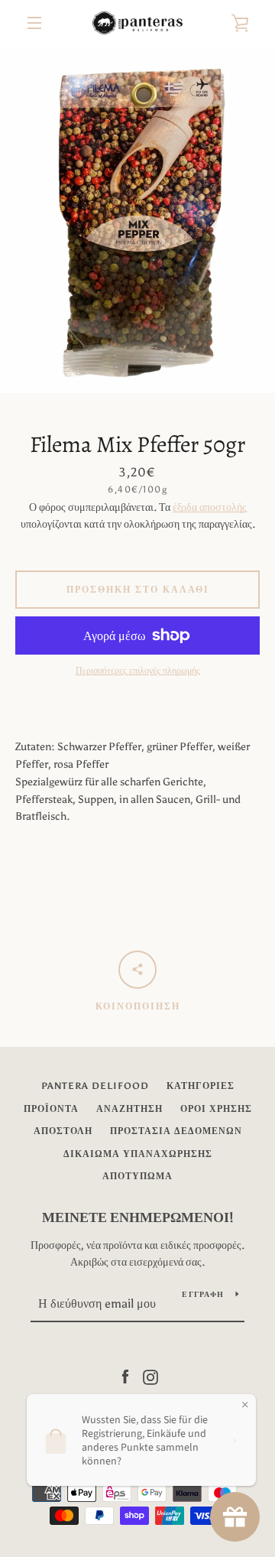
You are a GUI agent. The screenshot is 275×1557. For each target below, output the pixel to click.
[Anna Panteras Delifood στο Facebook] (125, 1376)
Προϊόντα (51, 1109)
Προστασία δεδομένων (176, 1131)
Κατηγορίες (201, 1086)
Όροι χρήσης (216, 1109)
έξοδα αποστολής (210, 507)
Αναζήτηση (129, 1109)
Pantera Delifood (95, 1086)
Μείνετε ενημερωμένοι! (138, 1217)
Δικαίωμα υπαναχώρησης (137, 1154)
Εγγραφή (203, 1294)
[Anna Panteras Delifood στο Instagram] (150, 1376)
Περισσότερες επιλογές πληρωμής (138, 670)
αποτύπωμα (137, 1176)
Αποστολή (63, 1131)
